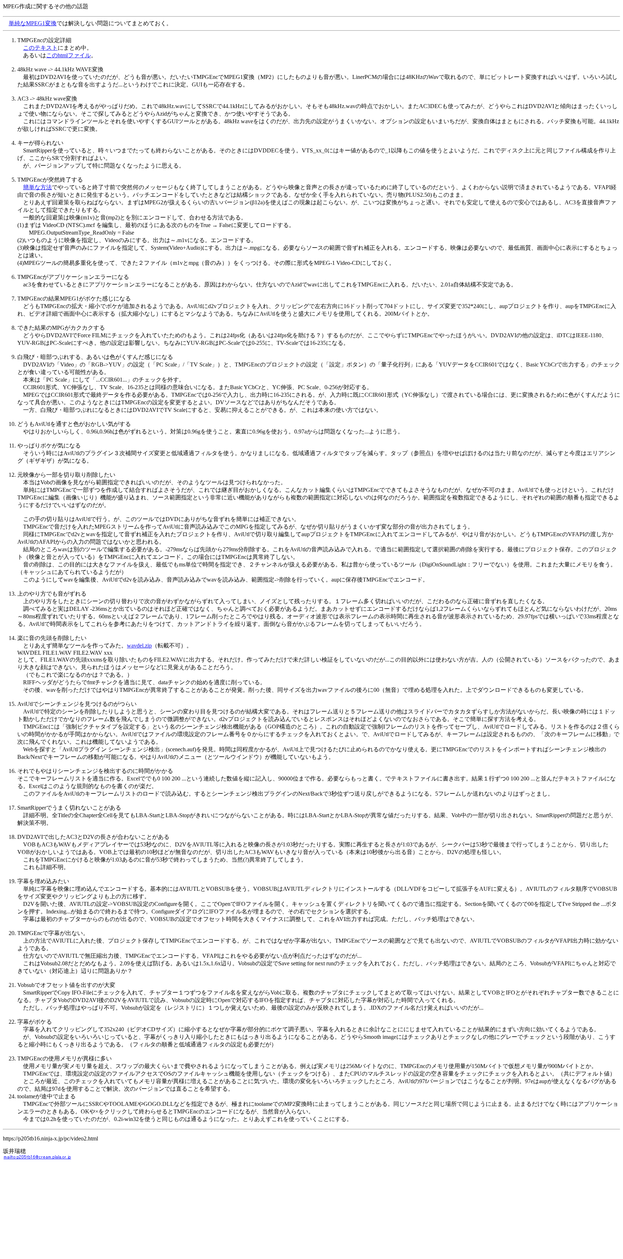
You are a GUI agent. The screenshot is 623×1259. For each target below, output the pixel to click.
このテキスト (40, 48)
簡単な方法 (37, 187)
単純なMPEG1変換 (33, 23)
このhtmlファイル (68, 55)
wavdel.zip (139, 645)
